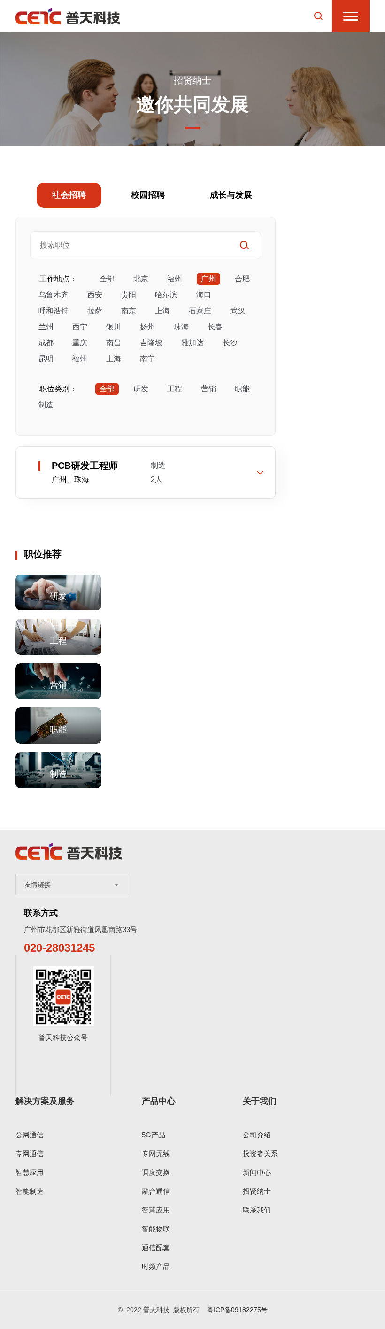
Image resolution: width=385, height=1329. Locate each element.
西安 (94, 295)
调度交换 (156, 1172)
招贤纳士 (257, 1191)
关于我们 (260, 1101)
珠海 (181, 327)
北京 (140, 279)
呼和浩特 (53, 311)
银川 (113, 327)
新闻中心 (257, 1172)
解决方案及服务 (45, 1101)
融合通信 (156, 1191)
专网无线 (156, 1154)
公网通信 (29, 1135)
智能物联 (156, 1229)
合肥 (242, 279)
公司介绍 (257, 1135)
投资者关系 (260, 1154)
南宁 (147, 359)
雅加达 (192, 343)
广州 (208, 279)
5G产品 (153, 1135)
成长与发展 (231, 195)
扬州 (147, 327)
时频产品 (156, 1266)
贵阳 (128, 295)
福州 (174, 279)
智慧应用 (29, 1172)
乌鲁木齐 (53, 295)
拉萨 (94, 311)
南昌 (113, 343)
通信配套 (156, 1247)
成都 (46, 343)
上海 (162, 311)
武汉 (237, 311)
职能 (242, 389)
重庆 (79, 343)
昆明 (46, 359)
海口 (203, 295)
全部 (107, 279)
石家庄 (200, 311)
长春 (215, 327)
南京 (128, 311)
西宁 (79, 327)
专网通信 (29, 1154)
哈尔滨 (166, 295)
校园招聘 (148, 195)
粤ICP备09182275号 (237, 1309)
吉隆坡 (151, 343)
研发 (140, 389)
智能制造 (29, 1191)
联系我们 (257, 1210)
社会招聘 (69, 195)
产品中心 (159, 1101)
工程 (174, 389)
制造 (46, 405)
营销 (208, 389)
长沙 (230, 343)
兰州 (46, 327)
